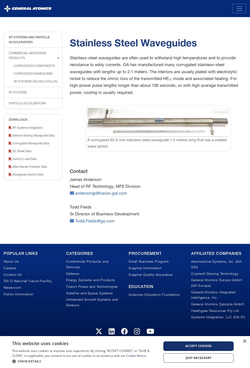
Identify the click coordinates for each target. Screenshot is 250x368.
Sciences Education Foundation (154, 295)
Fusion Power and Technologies (92, 286)
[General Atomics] (28, 8)
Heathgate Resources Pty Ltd (215, 311)
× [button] (244, 341)
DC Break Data (21, 151)
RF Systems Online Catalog (35, 81)
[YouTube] (150, 331)
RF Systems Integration (27, 127)
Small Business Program (149, 261)
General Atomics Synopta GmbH (217, 304)
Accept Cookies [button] (198, 346)
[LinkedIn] (112, 331)
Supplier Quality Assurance (151, 275)
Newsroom (12, 287)
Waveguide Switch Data (27, 174)
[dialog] (125, 352)
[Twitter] (99, 331)
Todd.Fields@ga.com (94, 220)
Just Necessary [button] (198, 358)
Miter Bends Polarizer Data (29, 167)
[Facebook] (124, 331)
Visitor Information (18, 294)
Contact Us (13, 275)
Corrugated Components (34, 66)
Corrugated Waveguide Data (30, 143)
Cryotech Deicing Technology (215, 274)
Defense (72, 274)
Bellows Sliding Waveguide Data (33, 135)
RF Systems (18, 92)
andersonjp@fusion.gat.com (100, 193)
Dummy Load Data (24, 159)
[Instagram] (137, 331)
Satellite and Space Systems (89, 293)
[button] (84, 361)
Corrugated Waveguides (33, 73)
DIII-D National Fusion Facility (28, 281)
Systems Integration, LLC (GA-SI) (218, 317)
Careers (10, 268)
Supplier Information (145, 268)
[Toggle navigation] (239, 8)
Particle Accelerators (27, 103)
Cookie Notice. (136, 356)
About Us (11, 261)
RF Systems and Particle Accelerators (29, 39)
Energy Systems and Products (90, 280)
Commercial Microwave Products (27, 55)
